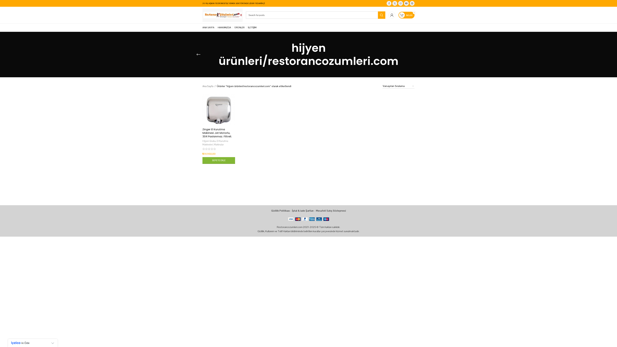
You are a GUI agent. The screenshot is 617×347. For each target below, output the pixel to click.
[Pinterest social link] (412, 3)
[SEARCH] (381, 15)
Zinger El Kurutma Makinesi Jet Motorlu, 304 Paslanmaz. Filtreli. (217, 133)
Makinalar (219, 144)
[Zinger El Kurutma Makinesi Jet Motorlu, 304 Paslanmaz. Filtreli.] (218, 109)
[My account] (392, 15)
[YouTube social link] (406, 3)
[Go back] (198, 54)
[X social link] (394, 3)
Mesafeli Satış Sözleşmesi (331, 210)
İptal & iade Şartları (303, 210)
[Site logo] (222, 15)
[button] (218, 160)
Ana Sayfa (207, 86)
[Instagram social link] (400, 3)
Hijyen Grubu (209, 140)
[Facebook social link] (389, 3)
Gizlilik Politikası (280, 210)
